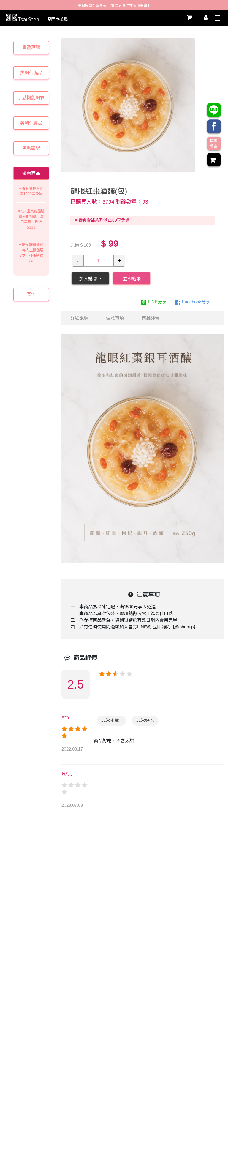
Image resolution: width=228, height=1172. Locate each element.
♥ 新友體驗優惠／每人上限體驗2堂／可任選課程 (31, 253)
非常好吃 (145, 720)
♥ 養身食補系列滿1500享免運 (31, 191)
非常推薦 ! (111, 720)
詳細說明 (79, 318)
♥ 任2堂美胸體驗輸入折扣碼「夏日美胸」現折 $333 (31, 219)
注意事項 (115, 318)
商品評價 (150, 318)
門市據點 (59, 19)
